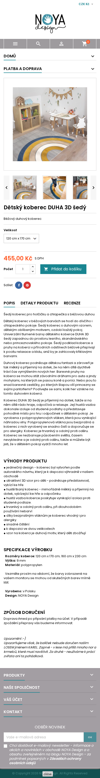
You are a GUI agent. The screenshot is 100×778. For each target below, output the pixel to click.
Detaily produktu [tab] (39, 303)
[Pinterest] (27, 285)
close (48, 774)
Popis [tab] (9, 303)
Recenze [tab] (72, 303)
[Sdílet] (18, 285)
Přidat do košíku (62, 269)
